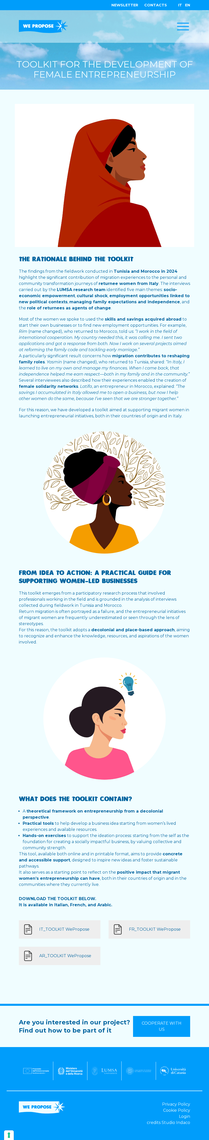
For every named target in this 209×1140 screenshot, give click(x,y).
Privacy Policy (176, 1104)
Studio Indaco (176, 1122)
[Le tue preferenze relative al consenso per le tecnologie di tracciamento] (9, 1135)
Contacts (155, 5)
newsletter (124, 5)
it (180, 5)
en (187, 5)
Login (184, 1116)
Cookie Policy (176, 1110)
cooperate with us (161, 1026)
